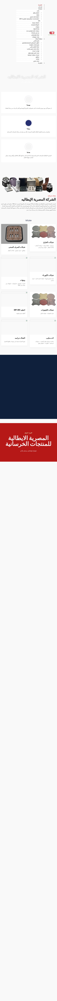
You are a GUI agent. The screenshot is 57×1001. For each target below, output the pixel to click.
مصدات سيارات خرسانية (33, 55)
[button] (23, 2)
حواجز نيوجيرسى (35, 35)
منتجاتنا (40, 9)
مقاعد (37, 59)
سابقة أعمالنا (38, 39)
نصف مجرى (36, 61)
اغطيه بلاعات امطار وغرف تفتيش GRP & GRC (29, 20)
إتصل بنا (40, 63)
